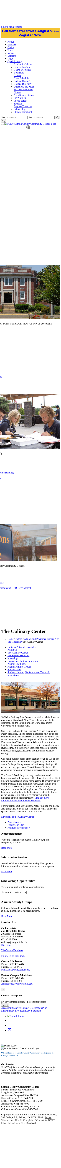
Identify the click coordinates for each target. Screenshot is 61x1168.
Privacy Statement (32, 1010)
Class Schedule (21, 78)
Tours (10, 50)
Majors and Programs (35, 639)
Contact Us (27, 1008)
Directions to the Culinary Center (17, 816)
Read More (6, 847)
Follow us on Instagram (13, 956)
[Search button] (57, 117)
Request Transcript (23, 106)
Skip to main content (11, 26)
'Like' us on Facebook (12, 950)
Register (18, 103)
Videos (11, 53)
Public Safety (20, 100)
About (11, 41)
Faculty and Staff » (17, 825)
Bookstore (19, 72)
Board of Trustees (22, 69)
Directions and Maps (24, 86)
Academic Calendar (23, 64)
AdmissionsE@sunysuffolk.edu (17, 983)
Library (17, 92)
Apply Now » (14, 822)
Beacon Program (22, 67)
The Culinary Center (18, 652)
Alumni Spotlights (16, 664)
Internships (13, 658)
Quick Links (14, 61)
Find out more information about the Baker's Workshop (25, 799)
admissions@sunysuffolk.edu (15, 969)
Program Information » (19, 827)
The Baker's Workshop (19, 655)
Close (5, 1005)
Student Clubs (14, 669)
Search (31, 117)
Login (10, 58)
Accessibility (7, 1008)
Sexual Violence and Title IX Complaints (26, 1119)
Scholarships (20, 109)
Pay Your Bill (20, 98)
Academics (19, 639)
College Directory (22, 84)
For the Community (23, 89)
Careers (17, 75)
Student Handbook (23, 112)
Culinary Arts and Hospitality (22, 647)
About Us (12, 650)
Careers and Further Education (23, 661)
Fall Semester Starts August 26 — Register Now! (30, 33)
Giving (11, 47)
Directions (6, 945)
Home (11, 639)
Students (12, 55)
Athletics (12, 44)
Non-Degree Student (24, 95)
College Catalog (22, 81)
